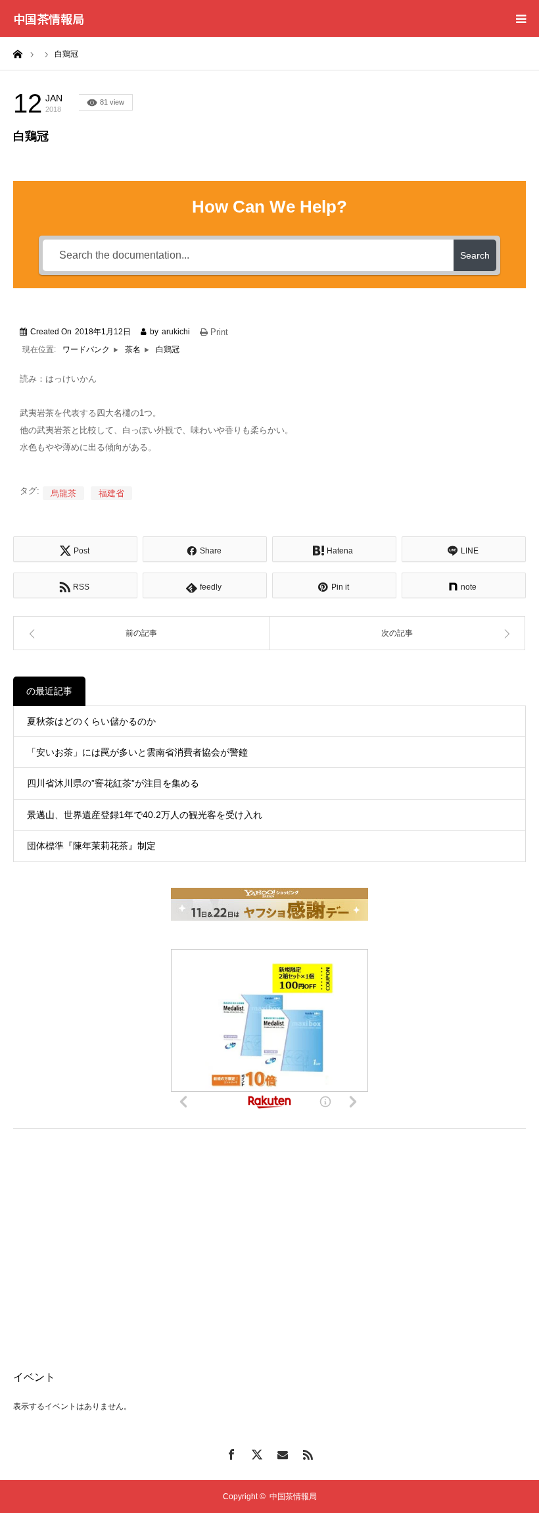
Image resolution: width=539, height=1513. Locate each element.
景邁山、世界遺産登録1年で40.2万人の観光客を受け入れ (144, 814)
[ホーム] (17, 53)
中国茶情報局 (48, 18)
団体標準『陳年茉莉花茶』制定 (91, 845)
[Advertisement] (269, 1234)
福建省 (111, 493)
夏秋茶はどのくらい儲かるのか (91, 721)
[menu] (520, 18)
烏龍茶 (63, 493)
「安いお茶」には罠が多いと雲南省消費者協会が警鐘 (137, 752)
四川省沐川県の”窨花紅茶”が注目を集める (113, 783)
